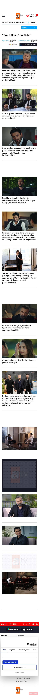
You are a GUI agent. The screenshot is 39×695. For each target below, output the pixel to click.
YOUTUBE (33, 624)
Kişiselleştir (18, 667)
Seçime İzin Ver (19, 672)
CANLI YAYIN (33, 693)
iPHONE (27, 629)
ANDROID (13, 629)
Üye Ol (3, 624)
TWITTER (26, 624)
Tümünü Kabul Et (10, 662)
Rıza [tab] (4, 650)
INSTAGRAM (29, 624)
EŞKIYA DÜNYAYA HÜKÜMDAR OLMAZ (14, 22)
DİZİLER (4, 636)
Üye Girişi (13, 624)
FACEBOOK (23, 623)
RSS (37, 624)
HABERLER (20, 636)
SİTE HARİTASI (21, 681)
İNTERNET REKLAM (23, 678)
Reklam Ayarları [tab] (24, 650)
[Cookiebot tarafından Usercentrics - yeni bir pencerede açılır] (28, 644)
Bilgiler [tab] (12, 650)
